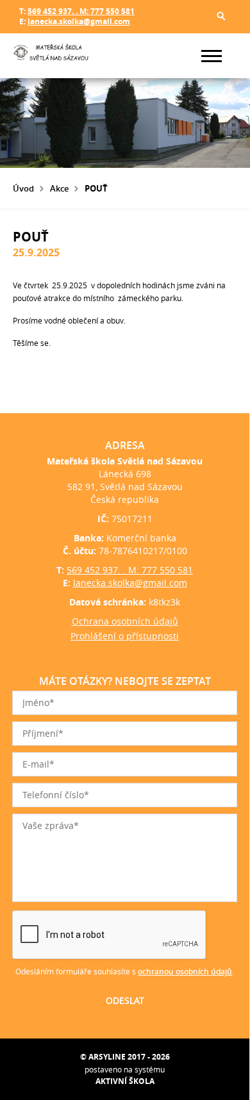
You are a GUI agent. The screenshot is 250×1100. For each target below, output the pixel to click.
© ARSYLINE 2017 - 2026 (125, 1056)
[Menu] (211, 56)
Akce (59, 188)
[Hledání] (221, 16)
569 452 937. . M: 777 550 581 (81, 11)
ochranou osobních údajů (185, 971)
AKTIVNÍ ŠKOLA (125, 1081)
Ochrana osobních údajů (125, 621)
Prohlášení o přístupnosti (125, 636)
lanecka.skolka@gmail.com (79, 21)
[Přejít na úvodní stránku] (51, 56)
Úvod (23, 188)
